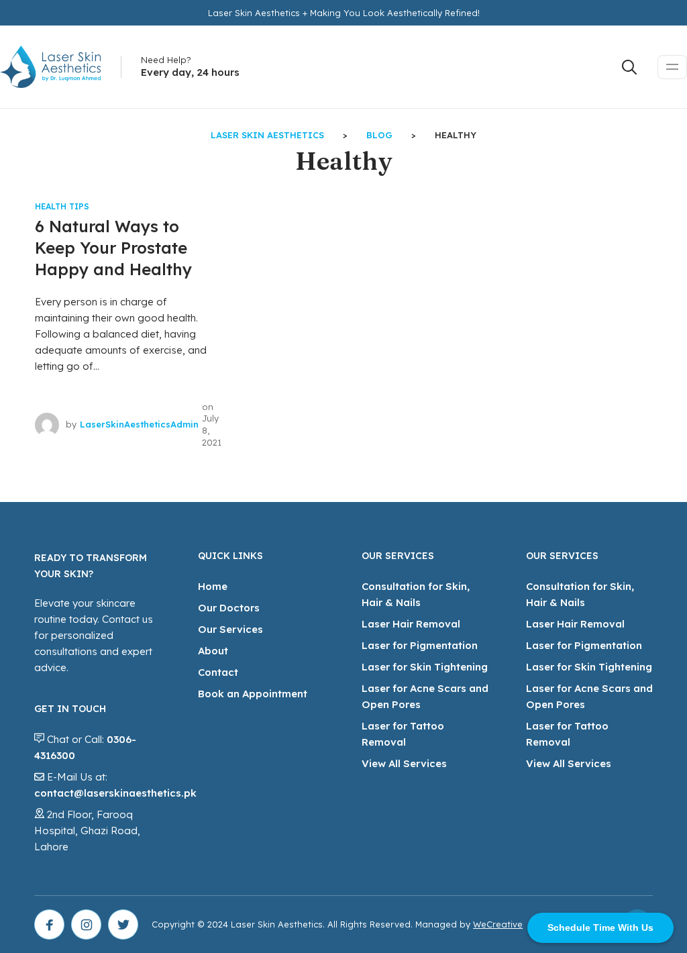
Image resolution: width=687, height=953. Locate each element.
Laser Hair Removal (411, 623)
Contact (218, 672)
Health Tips (62, 206)
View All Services (404, 763)
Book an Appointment (252, 693)
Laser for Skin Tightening (425, 666)
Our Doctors (229, 607)
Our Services (230, 629)
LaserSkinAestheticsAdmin (139, 424)
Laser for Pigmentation (420, 645)
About (213, 650)
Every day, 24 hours (190, 72)
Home (212, 586)
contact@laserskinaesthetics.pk (115, 793)
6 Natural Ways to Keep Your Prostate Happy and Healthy (113, 247)
